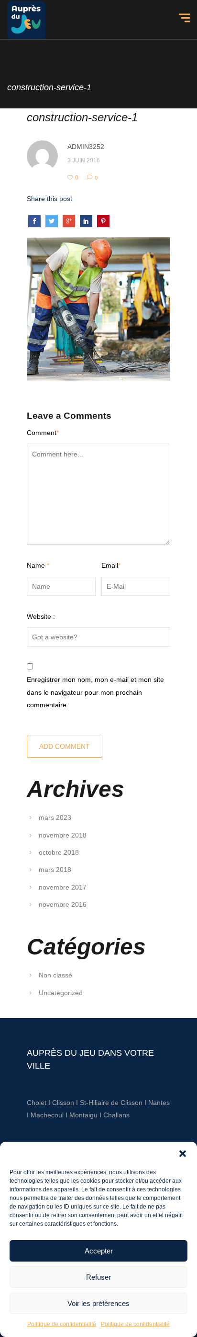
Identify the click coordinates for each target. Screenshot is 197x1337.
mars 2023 (55, 817)
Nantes (159, 1102)
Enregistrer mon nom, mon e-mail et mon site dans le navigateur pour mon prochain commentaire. (95, 692)
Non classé (55, 975)
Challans (116, 1115)
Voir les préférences (98, 1303)
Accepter (99, 1251)
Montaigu (83, 1115)
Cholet (36, 1102)
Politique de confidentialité (61, 1324)
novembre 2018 (63, 835)
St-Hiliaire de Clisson (111, 1102)
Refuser (98, 1277)
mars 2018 (55, 869)
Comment (43, 432)
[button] (182, 1153)
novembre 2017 (63, 887)
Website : (41, 616)
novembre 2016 (63, 904)
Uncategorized (61, 993)
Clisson (63, 1102)
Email (110, 565)
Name (38, 565)
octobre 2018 (59, 852)
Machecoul (48, 1115)
